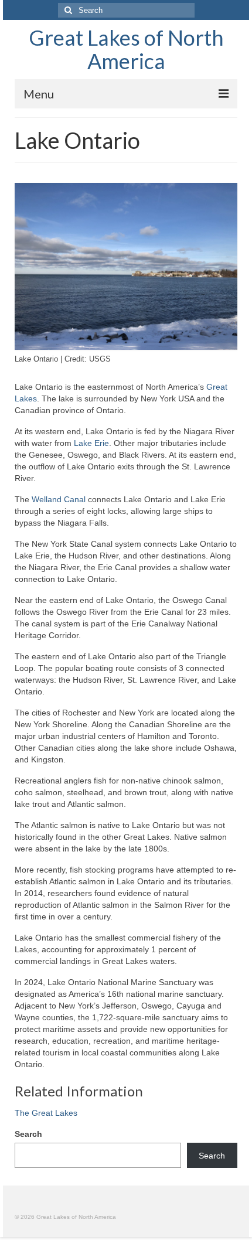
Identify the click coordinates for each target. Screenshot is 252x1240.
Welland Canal (59, 499)
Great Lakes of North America (126, 49)
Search (28, 1134)
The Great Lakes (46, 1113)
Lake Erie (91, 443)
